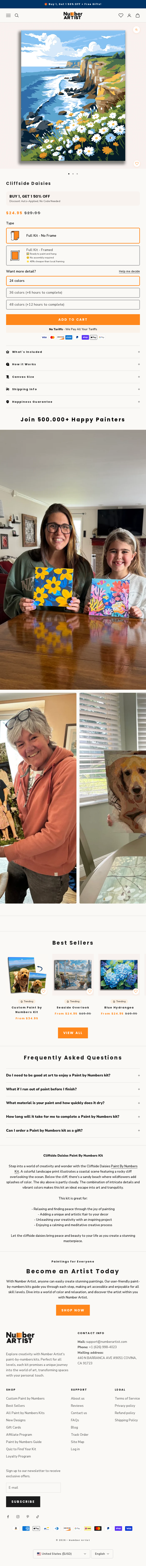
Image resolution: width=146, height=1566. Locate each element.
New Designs (15, 1420)
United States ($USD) (57, 1554)
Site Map (77, 1442)
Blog (74, 1427)
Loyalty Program (18, 1456)
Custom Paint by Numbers (25, 1398)
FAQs (75, 1420)
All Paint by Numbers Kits (25, 1413)
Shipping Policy (126, 1420)
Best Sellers (15, 1406)
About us (77, 1398)
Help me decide (129, 271)
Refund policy (125, 1413)
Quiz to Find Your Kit (21, 1449)
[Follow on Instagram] (18, 1517)
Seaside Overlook (73, 1007)
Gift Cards (13, 1427)
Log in (75, 1449)
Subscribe (23, 1501)
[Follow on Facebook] (8, 1517)
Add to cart (73, 319)
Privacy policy (125, 1406)
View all (73, 1033)
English (100, 1554)
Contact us (79, 1413)
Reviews (77, 1406)
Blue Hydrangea (119, 1007)
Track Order (79, 1435)
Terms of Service (127, 1398)
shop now (72, 1310)
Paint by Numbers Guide (24, 1442)
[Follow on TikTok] (38, 1517)
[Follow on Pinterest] (28, 1517)
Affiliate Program (19, 1435)
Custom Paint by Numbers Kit (27, 1010)
